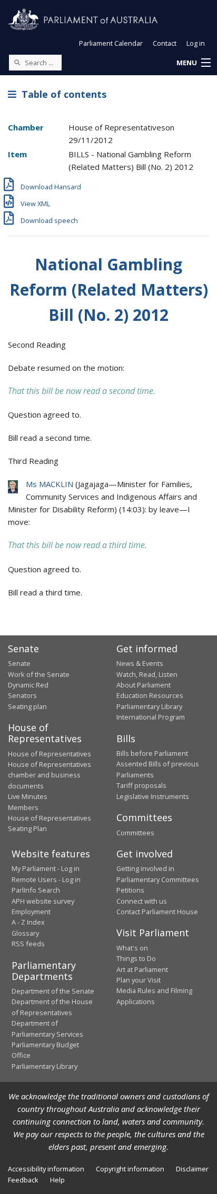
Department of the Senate (53, 991)
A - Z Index (28, 922)
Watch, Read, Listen (146, 674)
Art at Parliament (142, 969)
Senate (19, 663)
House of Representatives (49, 753)
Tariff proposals (141, 785)
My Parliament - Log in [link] (46, 868)
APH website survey (43, 901)
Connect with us (141, 901)
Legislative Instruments (152, 796)
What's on (132, 948)
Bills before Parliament (152, 753)
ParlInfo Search (36, 890)
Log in (195, 43)
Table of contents (61, 94)
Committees (135, 832)
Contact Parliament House (157, 911)
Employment (31, 911)
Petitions (130, 890)
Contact (164, 43)
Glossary (25, 933)
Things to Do (136, 958)
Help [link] (57, 1180)
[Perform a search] (17, 62)
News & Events (139, 663)
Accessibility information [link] (46, 1168)
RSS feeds (28, 943)
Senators (22, 695)
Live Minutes (27, 796)
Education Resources (149, 695)
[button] (193, 63)
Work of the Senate (39, 674)
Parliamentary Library (149, 706)
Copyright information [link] (130, 1168)
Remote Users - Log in (46, 879)
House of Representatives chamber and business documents (49, 775)
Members (23, 807)
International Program (150, 717)
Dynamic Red (28, 685)
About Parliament (143, 685)
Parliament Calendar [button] (111, 43)
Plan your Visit (138, 980)
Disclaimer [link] (192, 1168)
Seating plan (27, 706)
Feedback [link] (23, 1180)
